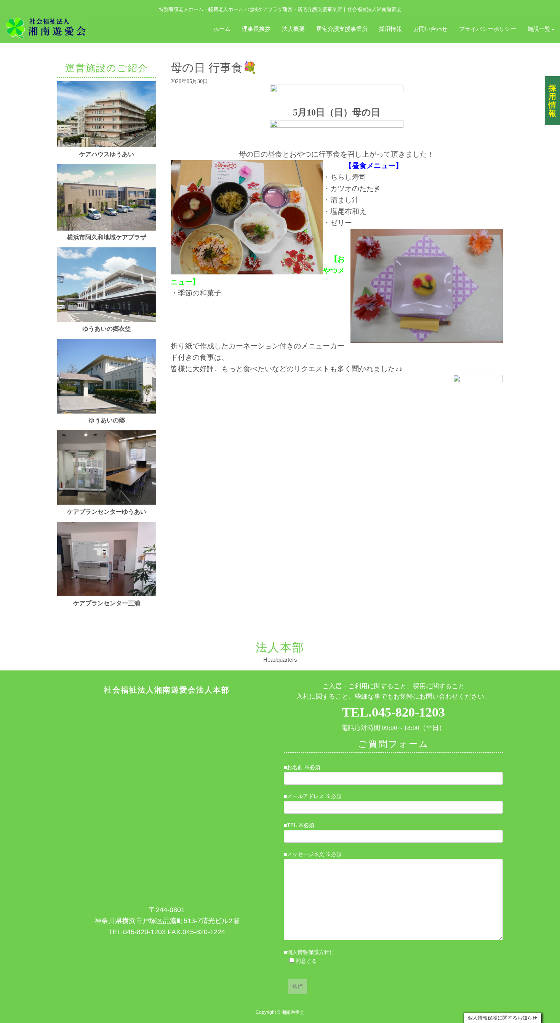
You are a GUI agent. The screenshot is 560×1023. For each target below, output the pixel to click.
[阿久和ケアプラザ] (106, 229)
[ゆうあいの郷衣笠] (106, 320)
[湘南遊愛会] (47, 27)
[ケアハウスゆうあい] (106, 145)
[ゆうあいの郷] (106, 412)
